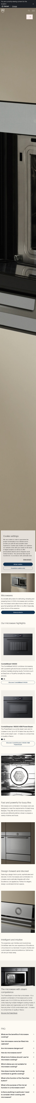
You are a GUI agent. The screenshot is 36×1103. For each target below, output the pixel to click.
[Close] (33, 4)
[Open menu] (33, 10)
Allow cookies (18, 564)
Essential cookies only (18, 568)
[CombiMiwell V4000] (18, 644)
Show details (27, 559)
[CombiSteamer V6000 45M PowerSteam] (18, 707)
